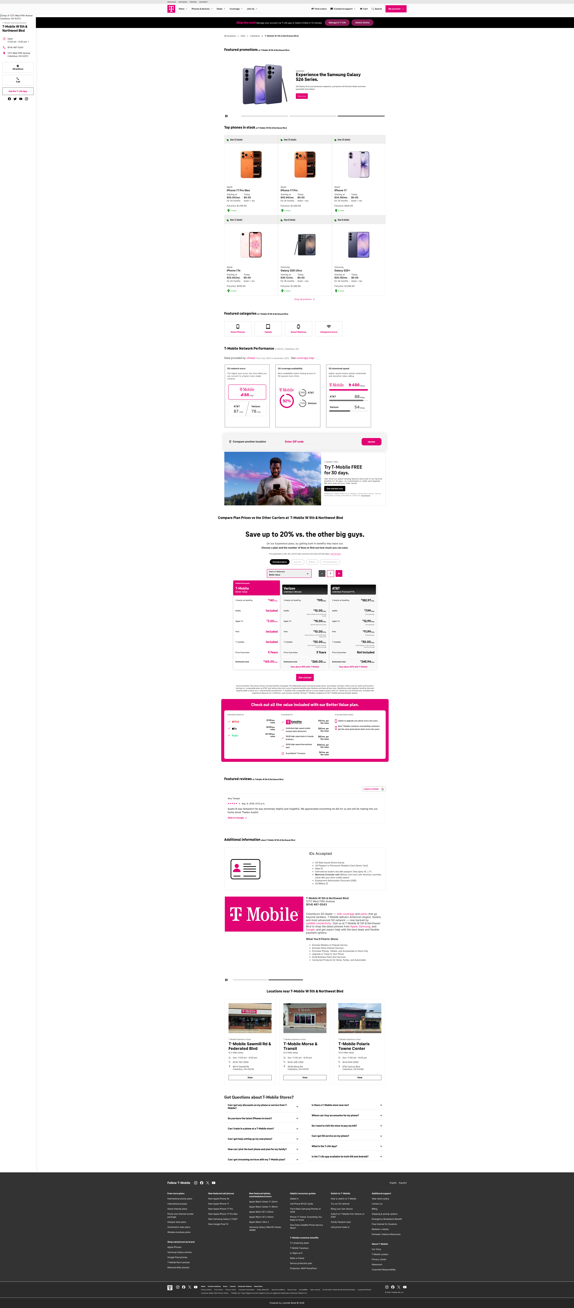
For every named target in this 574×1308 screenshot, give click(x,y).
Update (371, 441)
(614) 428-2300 (295, 1062)
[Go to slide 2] (290, 116)
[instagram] (26, 99)
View (250, 1077)
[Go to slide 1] (242, 116)
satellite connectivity (318, 923)
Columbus (255, 36)
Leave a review (371, 789)
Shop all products (305, 299)
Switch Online (362, 22)
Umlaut (251, 358)
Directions (18, 67)
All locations (230, 36)
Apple (353, 926)
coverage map (305, 358)
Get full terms (354, 99)
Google (310, 929)
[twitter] (15, 99)
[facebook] (9, 99)
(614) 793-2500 (241, 1062)
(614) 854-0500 (350, 1062)
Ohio (243, 36)
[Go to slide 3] (338, 116)
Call (18, 80)
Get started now (335, 488)
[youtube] (21, 99)
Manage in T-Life (337, 22)
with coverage (345, 913)
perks (364, 913)
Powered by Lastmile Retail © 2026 (287, 1303)
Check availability (305, 89)
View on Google (238, 818)
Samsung (364, 926)
